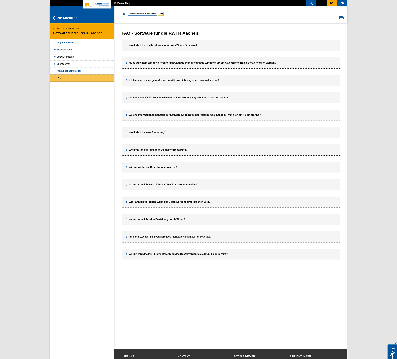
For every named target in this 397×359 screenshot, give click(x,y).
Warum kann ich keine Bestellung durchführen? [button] (157, 219)
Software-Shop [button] (64, 49)
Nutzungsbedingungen (69, 70)
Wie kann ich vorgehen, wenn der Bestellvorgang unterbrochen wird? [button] (169, 202)
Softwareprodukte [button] (65, 56)
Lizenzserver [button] (63, 64)
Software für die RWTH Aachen (142, 14)
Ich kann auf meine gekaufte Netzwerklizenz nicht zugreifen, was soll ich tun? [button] (174, 80)
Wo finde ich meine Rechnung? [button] (147, 132)
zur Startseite (67, 17)
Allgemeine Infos (66, 42)
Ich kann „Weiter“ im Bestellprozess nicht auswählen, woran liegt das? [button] (170, 236)
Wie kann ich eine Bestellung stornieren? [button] (153, 167)
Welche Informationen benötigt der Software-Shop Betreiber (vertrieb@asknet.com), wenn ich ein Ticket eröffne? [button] (195, 115)
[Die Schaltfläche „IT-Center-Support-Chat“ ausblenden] (396, 343)
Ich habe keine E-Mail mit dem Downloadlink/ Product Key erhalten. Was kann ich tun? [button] (179, 97)
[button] (311, 3)
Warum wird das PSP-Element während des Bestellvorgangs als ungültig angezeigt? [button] (178, 254)
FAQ (59, 78)
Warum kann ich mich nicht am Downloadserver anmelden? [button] (164, 184)
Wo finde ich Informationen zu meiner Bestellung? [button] (158, 149)
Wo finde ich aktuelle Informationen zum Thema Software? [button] (163, 45)
